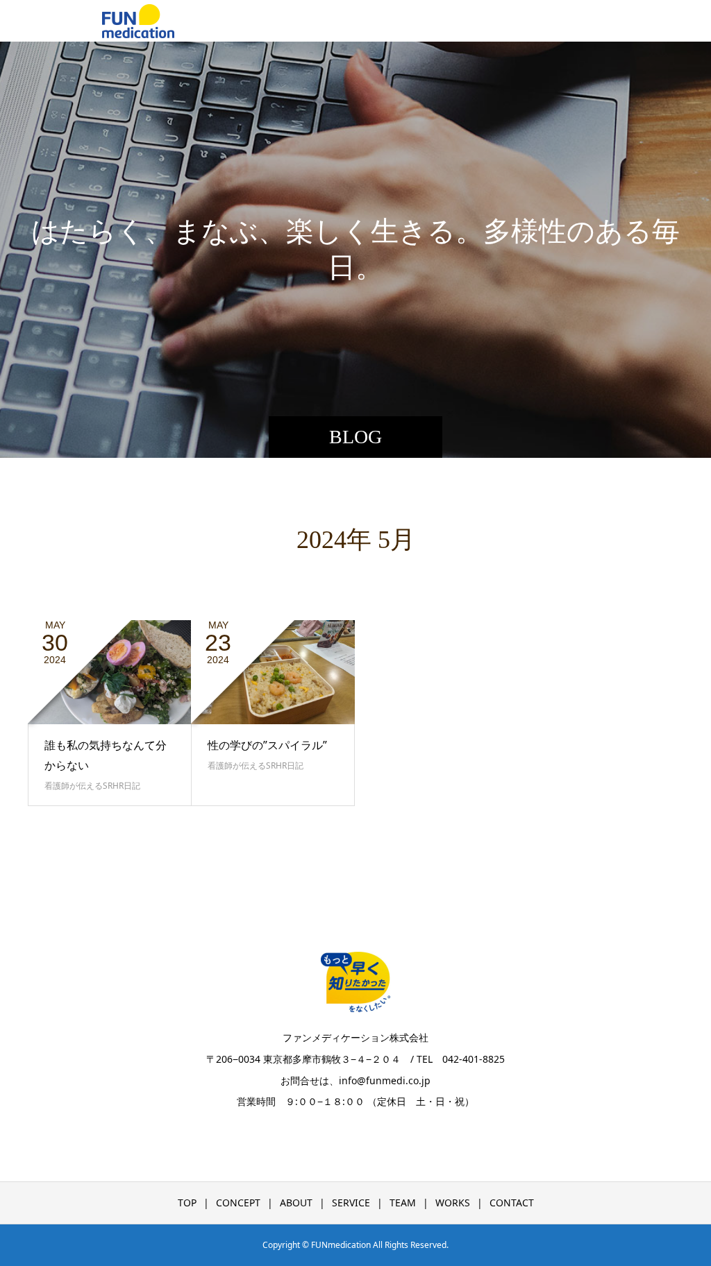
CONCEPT (238, 1202)
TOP (187, 1202)
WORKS (452, 1202)
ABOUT (296, 1202)
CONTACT (512, 1202)
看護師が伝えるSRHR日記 (92, 786)
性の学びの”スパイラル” (267, 745)
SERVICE (351, 1202)
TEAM (403, 1202)
